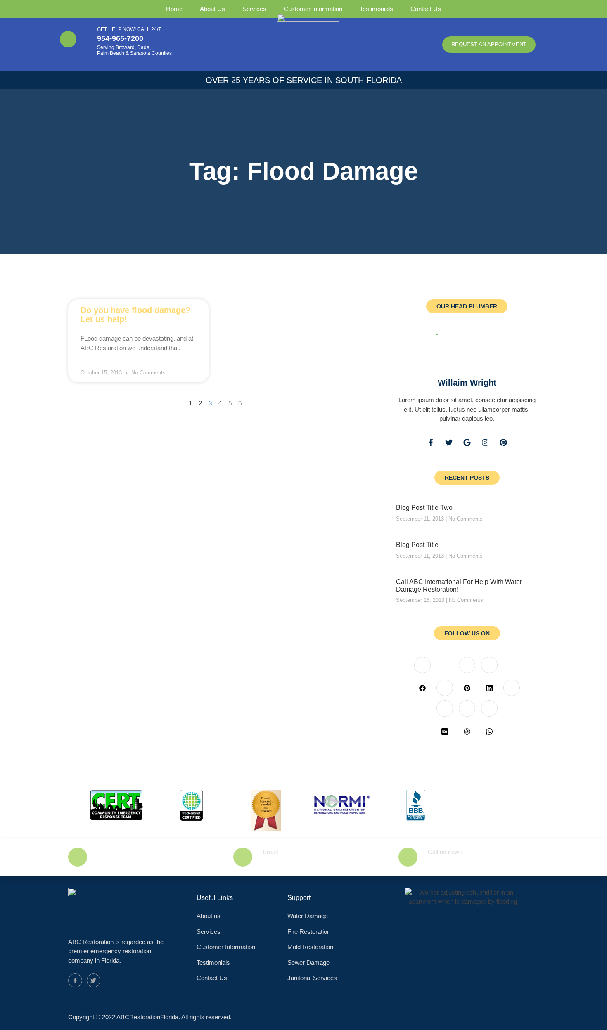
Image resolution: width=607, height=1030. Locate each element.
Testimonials (376, 8)
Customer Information (313, 8)
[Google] (467, 442)
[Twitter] (448, 442)
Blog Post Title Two (424, 507)
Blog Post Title (417, 544)
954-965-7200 (120, 38)
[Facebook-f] (430, 442)
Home (174, 8)
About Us (212, 8)
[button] (489, 44)
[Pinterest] (503, 442)
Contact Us (425, 8)
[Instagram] (485, 442)
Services (254, 8)
